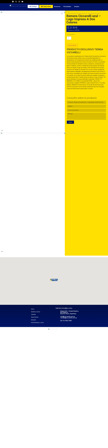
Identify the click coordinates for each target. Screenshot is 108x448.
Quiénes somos (35, 311)
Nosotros (57, 6)
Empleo (76, 6)
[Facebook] (12, 1)
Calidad (33, 314)
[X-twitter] (16, 1)
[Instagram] (19, 1)
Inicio (32, 309)
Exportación (34, 317)
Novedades (67, 6)
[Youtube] (22, 1)
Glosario (33, 320)
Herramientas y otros (37, 322)
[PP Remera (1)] (32, 43)
